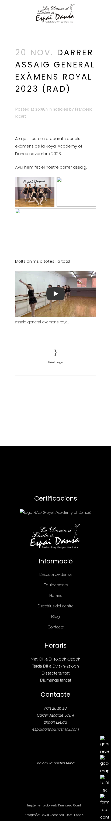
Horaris (55, 595)
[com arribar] (104, 764)
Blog (55, 616)
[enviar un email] (104, 807)
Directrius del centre (55, 606)
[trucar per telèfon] (104, 784)
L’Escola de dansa (55, 574)
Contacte (55, 627)
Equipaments (56, 585)
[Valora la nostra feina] (104, 745)
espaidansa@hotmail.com (55, 729)
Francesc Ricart (69, 805)
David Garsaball (52, 815)
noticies (60, 109)
